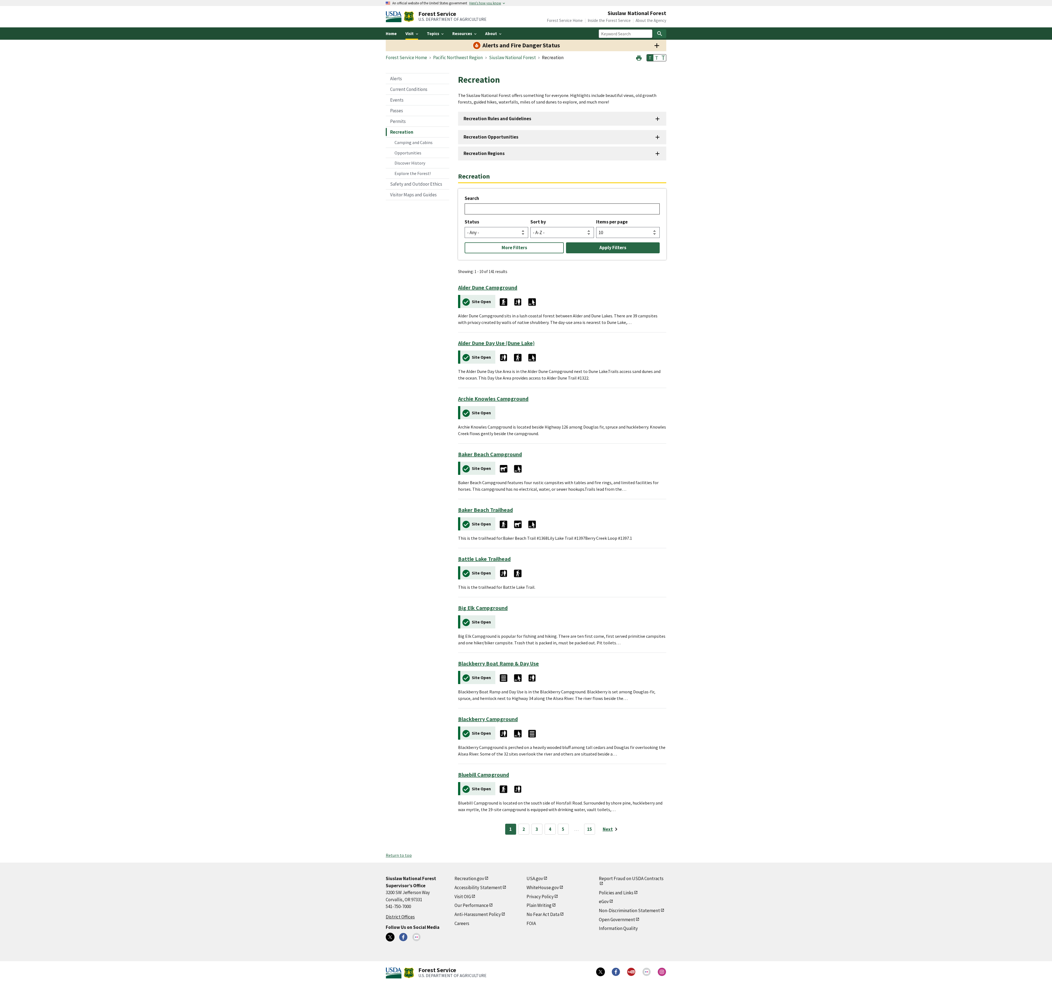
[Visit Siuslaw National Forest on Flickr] (416, 937)
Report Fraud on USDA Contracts (631, 878)
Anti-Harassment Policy (477, 914)
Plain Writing (539, 905)
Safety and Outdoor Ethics (416, 184)
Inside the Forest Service (609, 20)
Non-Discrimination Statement (629, 911)
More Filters (514, 248)
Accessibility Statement (478, 888)
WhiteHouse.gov (543, 888)
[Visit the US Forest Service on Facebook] (615, 971)
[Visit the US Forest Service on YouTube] (631, 971)
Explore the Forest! (413, 173)
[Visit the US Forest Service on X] (600, 971)
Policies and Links (616, 893)
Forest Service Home (565, 20)
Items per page (612, 222)
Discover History (410, 163)
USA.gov (535, 878)
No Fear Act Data (543, 914)
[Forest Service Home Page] (409, 16)
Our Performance (471, 905)
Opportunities (408, 153)
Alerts (396, 79)
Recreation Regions (484, 153)
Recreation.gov (469, 878)
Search (472, 198)
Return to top (399, 855)
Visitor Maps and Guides (413, 195)
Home (391, 33)
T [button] (650, 58)
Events (397, 100)
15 (589, 829)
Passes (396, 111)
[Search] (659, 33)
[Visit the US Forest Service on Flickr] (646, 971)
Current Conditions (408, 89)
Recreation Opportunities (491, 137)
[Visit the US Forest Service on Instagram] (662, 971)
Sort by (538, 222)
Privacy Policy (540, 897)
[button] (639, 57)
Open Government (617, 920)
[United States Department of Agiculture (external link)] (395, 16)
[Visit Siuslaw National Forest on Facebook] (403, 937)
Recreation (401, 132)
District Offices (400, 917)
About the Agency (651, 20)
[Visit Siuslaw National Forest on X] (390, 937)
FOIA (531, 923)
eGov (604, 901)
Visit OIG (462, 897)
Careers (461, 923)
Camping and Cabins (414, 142)
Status (472, 222)
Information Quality (618, 928)
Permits (398, 121)
